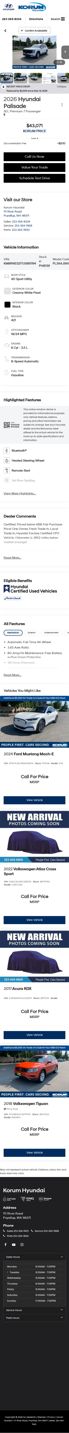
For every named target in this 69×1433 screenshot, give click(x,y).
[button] (34, 52)
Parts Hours (12, 1318)
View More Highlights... (20, 493)
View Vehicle (34, 800)
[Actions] (62, 104)
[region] (35, 143)
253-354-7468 (23, 226)
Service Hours (14, 1310)
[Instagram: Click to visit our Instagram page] (22, 1244)
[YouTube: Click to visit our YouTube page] (14, 1244)
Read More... (12, 558)
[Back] (5, 30)
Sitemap (41, 1417)
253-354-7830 (21, 230)
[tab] (13, 633)
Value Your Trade (34, 167)
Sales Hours (13, 1257)
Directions (36, 19)
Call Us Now (34, 156)
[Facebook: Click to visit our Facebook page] (6, 1244)
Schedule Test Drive (34, 178)
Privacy (51, 1417)
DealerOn (31, 1417)
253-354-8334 (21, 221)
